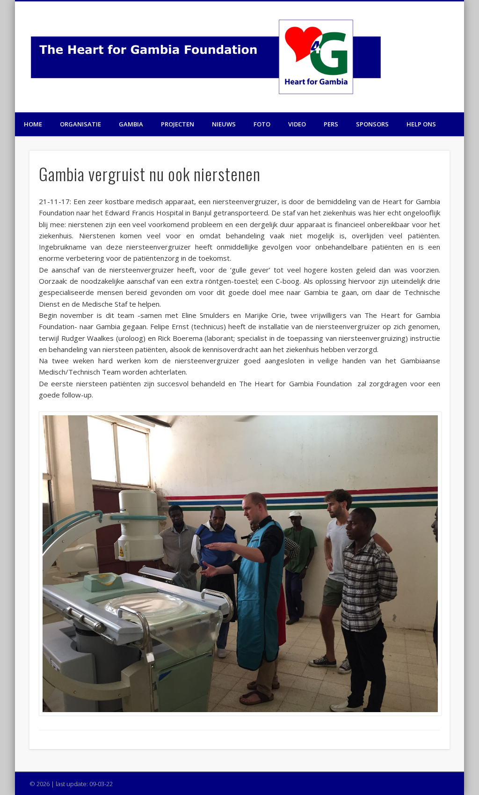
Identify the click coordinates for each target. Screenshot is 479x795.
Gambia (131, 124)
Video (297, 124)
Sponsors (372, 124)
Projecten (177, 124)
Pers (331, 124)
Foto (262, 124)
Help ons (421, 124)
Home (33, 124)
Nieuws (224, 124)
